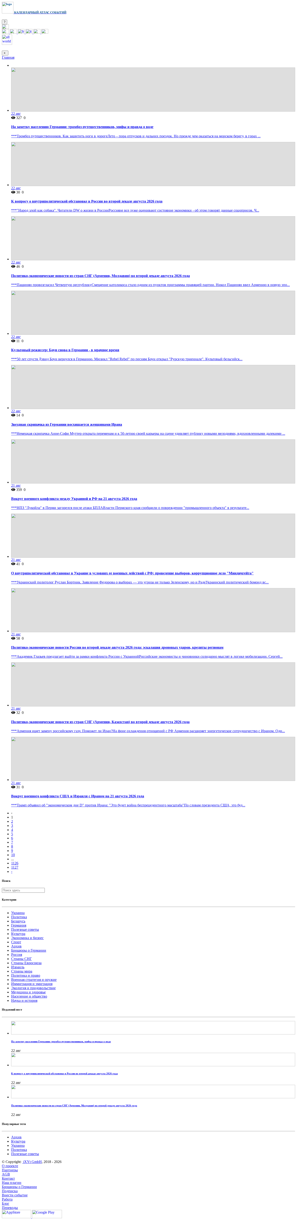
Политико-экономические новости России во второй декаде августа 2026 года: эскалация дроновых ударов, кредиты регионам (117, 647)
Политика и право (25, 975)
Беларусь (18, 921)
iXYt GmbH (32, 1162)
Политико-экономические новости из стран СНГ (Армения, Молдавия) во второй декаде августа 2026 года (100, 276)
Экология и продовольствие (33, 988)
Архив (16, 946)
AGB (6, 1174)
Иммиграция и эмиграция (31, 984)
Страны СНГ (21, 959)
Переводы (10, 1208)
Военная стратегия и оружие (34, 980)
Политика (19, 917)
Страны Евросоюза (26, 963)
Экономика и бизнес (27, 938)
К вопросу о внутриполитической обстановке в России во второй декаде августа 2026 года (86, 201)
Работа (7, 1199)
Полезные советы (25, 929)
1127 (14, 867)
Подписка (10, 1191)
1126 (14, 863)
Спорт (16, 942)
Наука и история (24, 1000)
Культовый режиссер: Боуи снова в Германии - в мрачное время (65, 350)
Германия (18, 925)
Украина (18, 913)
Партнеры (10, 1170)
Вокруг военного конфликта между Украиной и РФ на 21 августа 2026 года (74, 499)
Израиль (17, 967)
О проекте (10, 1166)
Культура (18, 934)
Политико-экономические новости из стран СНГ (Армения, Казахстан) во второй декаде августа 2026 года (100, 722)
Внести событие (15, 1195)
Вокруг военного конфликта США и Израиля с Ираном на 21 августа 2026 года (77, 796)
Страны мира (21, 971)
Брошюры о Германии (28, 950)
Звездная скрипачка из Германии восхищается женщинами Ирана (66, 424)
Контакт (8, 1178)
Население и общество (29, 996)
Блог (5, 1203)
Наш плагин (11, 1183)
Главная (8, 57)
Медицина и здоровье (28, 992)
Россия (16, 955)
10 (13, 855)
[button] (5, 28)
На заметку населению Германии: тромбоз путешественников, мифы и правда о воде (82, 127)
